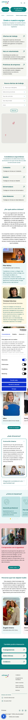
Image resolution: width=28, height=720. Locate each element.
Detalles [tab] (14, 334)
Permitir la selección (14, 384)
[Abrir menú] (24, 2)
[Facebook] (20, 711)
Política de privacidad (17, 714)
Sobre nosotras (19, 682)
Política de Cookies (14, 717)
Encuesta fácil (7, 701)
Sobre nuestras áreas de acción (20, 686)
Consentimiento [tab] (6, 334)
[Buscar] (21, 2)
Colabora (18, 675)
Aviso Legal (8, 714)
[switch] (24, 364)
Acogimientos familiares (19, 678)
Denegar (14, 389)
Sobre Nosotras (10, 15)
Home (2, 15)
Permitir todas (14, 380)
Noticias (18, 690)
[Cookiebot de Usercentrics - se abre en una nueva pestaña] (20, 330)
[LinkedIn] (26, 711)
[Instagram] (23, 711)
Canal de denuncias (9, 697)
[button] (18, 124)
